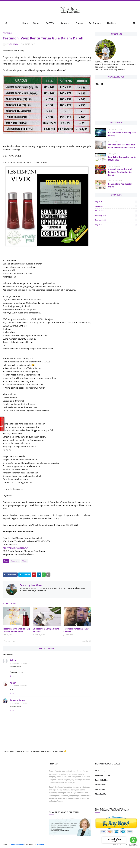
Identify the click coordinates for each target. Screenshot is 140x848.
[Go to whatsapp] (133, 840)
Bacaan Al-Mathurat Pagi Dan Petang (122, 134)
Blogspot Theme (17, 844)
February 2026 (116, 215)
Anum (13, 682)
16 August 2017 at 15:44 (18, 703)
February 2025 (116, 220)
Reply (12, 676)
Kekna (13, 660)
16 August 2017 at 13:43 (18, 663)
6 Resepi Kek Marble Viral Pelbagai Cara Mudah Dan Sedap (120, 172)
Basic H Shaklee (101, 780)
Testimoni (7, 33)
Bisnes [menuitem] (36, 23)
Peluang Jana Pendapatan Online (120, 185)
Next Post (86, 641)
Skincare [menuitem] (65, 23)
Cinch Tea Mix (100, 794)
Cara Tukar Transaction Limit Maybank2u (121, 158)
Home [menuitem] (25, 23)
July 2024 (116, 225)
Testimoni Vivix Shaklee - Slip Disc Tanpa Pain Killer (16, 630)
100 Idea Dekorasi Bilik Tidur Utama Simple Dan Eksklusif (121, 146)
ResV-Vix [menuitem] (50, 23)
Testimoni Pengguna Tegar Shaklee (75, 630)
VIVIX (24, 561)
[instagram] (105, 802)
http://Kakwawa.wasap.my (15, 547)
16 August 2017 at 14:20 (18, 686)
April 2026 (116, 206)
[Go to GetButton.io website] (133, 845)
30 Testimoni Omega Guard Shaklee (46, 630)
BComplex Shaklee (102, 775)
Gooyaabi (40, 844)
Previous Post (9, 641)
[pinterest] (127, 802)
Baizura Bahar (17, 699)
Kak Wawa (13, 44)
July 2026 (116, 201)
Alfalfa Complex (101, 771)
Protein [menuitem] (79, 23)
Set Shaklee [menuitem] (95, 23)
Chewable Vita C (101, 785)
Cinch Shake (100, 789)
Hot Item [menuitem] (111, 23)
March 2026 (116, 211)
